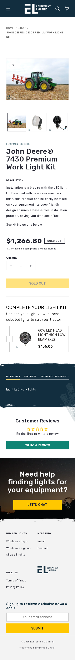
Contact (43, 548)
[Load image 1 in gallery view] (16, 122)
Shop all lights (15, 554)
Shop (22, 28)
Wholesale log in (17, 541)
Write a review (37, 445)
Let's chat (38, 505)
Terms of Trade (16, 580)
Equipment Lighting (42, 641)
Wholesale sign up (18, 548)
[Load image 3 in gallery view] (58, 122)
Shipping (26, 249)
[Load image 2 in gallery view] (37, 122)
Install (41, 541)
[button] (8, 8)
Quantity (11, 257)
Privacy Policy (15, 587)
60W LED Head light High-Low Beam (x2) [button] (51, 334)
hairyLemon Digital (44, 647)
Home (10, 28)
